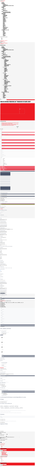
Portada (3, 2)
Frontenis (4, 19)
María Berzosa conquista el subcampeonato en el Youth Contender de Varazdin (10, 122)
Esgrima (5, 68)
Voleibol (4, 29)
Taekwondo (5, 87)
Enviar (1, 442)
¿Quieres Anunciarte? (4, 454)
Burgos (4, 31)
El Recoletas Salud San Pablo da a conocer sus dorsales (8, 125)
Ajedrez (4, 14)
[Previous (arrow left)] (0, 466)
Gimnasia (5, 70)
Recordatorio (1, 212)
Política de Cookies (4, 452)
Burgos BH (4, 8)
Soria (3, 34)
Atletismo (3, 47)
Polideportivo (6, 82)
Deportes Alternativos (7, 64)
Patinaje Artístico (5, 27)
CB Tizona (4, 4)
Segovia (4, 33)
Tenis (5, 88)
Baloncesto (3, 3)
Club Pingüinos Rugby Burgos (7, 12)
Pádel (3, 26)
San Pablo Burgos (5, 49)
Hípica (5, 71)
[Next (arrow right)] (1, 466)
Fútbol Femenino (5, 10)
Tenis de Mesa (3, 13)
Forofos (4, 0)
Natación (5, 78)
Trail (5, 89)
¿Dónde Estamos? (4, 453)
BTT (3, 52)
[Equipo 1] (2, 242)
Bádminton (4, 16)
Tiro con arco (5, 28)
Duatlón (4, 18)
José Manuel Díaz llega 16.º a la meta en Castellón (7, 123)
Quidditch (5, 83)
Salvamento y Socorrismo (7, 85)
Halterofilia (4, 21)
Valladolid (4, 97)
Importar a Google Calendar (3, 369)
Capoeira (5, 63)
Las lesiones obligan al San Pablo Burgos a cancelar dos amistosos (9, 124)
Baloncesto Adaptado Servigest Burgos (8, 5)
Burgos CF (4, 54)
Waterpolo (5, 91)
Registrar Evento (3, 293)
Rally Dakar (6, 84)
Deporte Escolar (5, 17)
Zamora (4, 35)
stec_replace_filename (4, 362)
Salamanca (4, 95)
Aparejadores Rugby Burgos (6, 56)
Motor (4, 25)
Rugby (2, 11)
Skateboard (6, 86)
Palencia (4, 32)
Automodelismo (5, 15)
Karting (5, 73)
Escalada (5, 67)
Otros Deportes (4, 58)
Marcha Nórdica (6, 75)
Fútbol (2, 9)
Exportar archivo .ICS (3, 368)
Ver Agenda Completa (2, 443)
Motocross (5, 76)
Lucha (4, 24)
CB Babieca (4, 6)
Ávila (3, 30)
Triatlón (5, 90)
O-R (3, 79)
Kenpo (4, 23)
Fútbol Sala (4, 20)
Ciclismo (3, 7)
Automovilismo (6, 60)
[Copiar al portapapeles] (6, 436)
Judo (3, 22)
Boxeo (5, 62)
